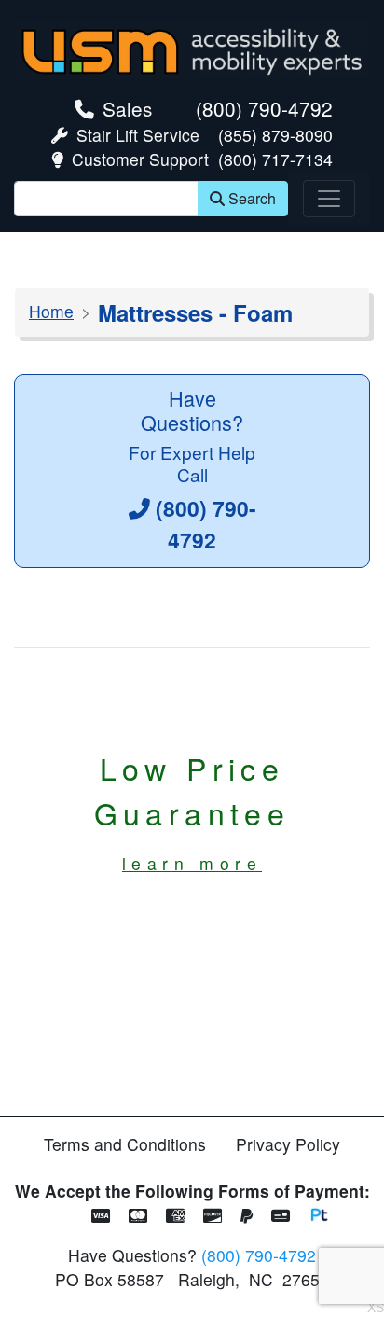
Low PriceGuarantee (192, 810)
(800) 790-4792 (264, 108)
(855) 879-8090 (275, 134)
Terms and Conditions (125, 1144)
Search (252, 198)
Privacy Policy (288, 1144)
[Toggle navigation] (329, 198)
